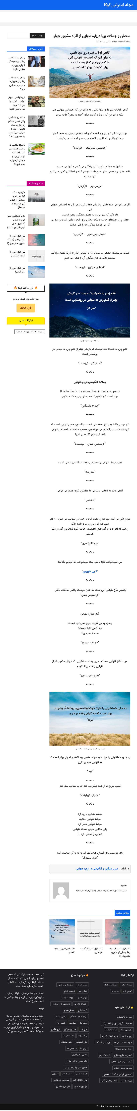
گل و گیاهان (81, 1074)
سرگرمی (72, 1023)
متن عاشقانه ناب (80, 1080)
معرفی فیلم (69, 1010)
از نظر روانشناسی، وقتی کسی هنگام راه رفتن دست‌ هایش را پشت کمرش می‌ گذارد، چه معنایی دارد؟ (16, 127)
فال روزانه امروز (26, 15)
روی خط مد (127, 1036)
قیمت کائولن (104, 1055)
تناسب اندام (69, 991)
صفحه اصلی (126, 985)
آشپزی (55, 1074)
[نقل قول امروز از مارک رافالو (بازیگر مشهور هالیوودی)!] (36, 240)
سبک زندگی (92, 15)
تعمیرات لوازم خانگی (123, 1055)
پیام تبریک (82, 1036)
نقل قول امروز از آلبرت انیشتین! (91, 950)
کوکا (103, 15)
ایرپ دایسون (126, 1081)
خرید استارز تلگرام (110, 1036)
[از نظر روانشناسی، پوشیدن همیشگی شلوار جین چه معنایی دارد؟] (36, 61)
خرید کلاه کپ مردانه (123, 1042)
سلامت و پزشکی (65, 985)
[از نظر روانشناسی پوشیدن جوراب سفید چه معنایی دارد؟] (36, 81)
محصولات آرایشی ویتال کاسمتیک (117, 1023)
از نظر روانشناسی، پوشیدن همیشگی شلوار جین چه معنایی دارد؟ (16, 63)
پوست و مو (67, 997)
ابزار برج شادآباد (103, 1042)
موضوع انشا (67, 1074)
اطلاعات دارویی (80, 1004)
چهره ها (83, 1023)
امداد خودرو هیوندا (123, 1049)
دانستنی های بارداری (61, 1004)
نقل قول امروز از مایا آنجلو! (64, 950)
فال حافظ (25, 307)
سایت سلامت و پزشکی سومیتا (29, 332)
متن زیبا (69, 15)
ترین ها (83, 1048)
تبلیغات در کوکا (111, 985)
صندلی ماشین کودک (123, 1068)
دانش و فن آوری (79, 1055)
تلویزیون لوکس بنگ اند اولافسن (118, 1074)
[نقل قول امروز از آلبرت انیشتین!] (36, 256)
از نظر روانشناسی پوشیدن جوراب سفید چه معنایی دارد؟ (17, 83)
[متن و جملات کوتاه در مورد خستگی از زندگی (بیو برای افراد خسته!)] (36, 196)
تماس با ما (127, 991)
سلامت (79, 15)
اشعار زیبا (57, 15)
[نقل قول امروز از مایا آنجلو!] (36, 272)
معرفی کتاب (61, 1017)
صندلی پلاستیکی (124, 1017)
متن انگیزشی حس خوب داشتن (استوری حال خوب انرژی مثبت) (16, 222)
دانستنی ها (10, 15)
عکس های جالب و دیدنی (76, 1067)
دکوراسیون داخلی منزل (77, 1061)
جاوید (114, 41)
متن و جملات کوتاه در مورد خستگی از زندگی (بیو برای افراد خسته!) (17, 200)
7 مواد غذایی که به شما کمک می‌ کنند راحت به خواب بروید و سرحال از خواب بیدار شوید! (17, 154)
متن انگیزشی (81, 1042)
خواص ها (83, 991)
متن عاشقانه (43, 15)
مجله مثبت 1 (111, 1030)
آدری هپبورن (90, 571)
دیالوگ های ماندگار (78, 1017)
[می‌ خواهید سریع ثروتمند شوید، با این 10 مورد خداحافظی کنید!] (36, 101)
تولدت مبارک (68, 1036)
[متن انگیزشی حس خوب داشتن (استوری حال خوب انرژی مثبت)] (36, 220)
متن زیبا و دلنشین (61, 1080)
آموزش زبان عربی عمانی (121, 1062)
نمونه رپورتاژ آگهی (109, 1081)
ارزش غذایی (82, 997)
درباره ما (115, 991)
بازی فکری (55, 1029)
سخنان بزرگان (70, 1029)
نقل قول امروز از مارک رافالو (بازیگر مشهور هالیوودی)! (119, 952)
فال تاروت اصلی (63, 1086)
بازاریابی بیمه (126, 1030)
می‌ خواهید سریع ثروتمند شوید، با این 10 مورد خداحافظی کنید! (16, 103)
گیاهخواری (82, 1010)
